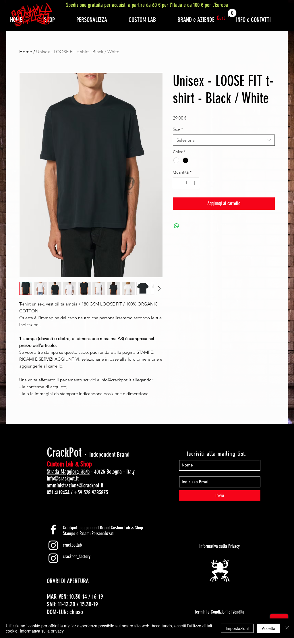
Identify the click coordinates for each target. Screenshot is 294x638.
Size (178, 129)
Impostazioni (237, 628)
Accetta (268, 628)
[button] (227, 15)
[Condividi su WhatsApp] (176, 225)
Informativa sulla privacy (42, 631)
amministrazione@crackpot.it (75, 485)
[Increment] (194, 183)
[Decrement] (177, 183)
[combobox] (224, 140)
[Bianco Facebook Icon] (53, 529)
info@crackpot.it (63, 478)
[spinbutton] (186, 183)
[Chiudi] (287, 628)
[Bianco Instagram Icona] (53, 545)
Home (25, 51)
